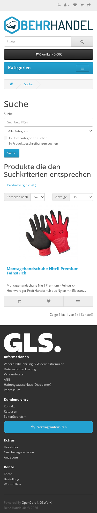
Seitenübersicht (15, 416)
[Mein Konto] (67, 5)
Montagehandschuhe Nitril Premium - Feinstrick (44, 270)
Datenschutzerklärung (20, 369)
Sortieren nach (17, 197)
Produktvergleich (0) (21, 185)
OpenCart (29, 502)
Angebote (11, 457)
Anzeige (61, 197)
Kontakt (9, 406)
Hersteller (11, 447)
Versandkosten (14, 374)
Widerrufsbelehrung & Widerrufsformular (34, 364)
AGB (7, 379)
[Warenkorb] (82, 5)
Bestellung (11, 479)
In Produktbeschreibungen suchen (33, 143)
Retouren (10, 411)
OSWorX (45, 502)
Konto (8, 474)
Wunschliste (12, 484)
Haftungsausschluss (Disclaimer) (27, 384)
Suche (28, 84)
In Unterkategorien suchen (28, 138)
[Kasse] (89, 5)
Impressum (12, 390)
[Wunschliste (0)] (75, 5)
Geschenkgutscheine (19, 452)
